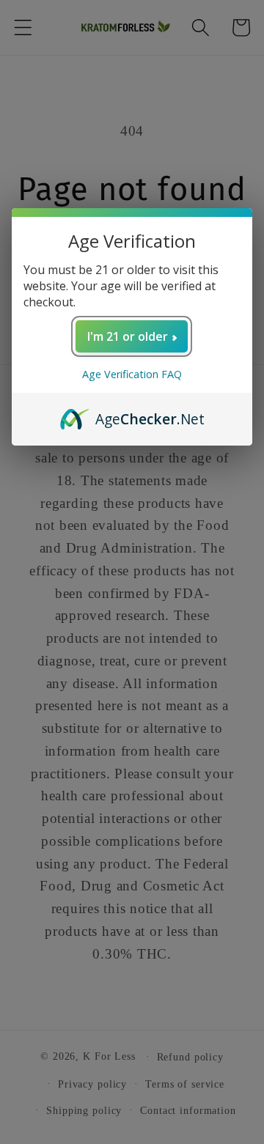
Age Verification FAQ (132, 374)
